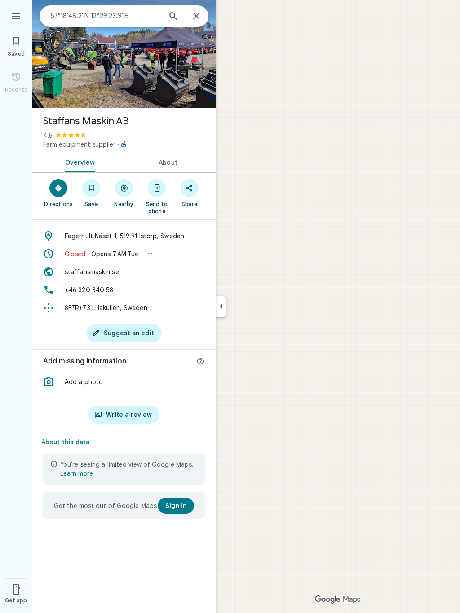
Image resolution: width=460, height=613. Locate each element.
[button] (124, 254)
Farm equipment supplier (79, 144)
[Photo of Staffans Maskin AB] (124, 54)
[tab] (78, 161)
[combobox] (105, 15)
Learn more (76, 473)
